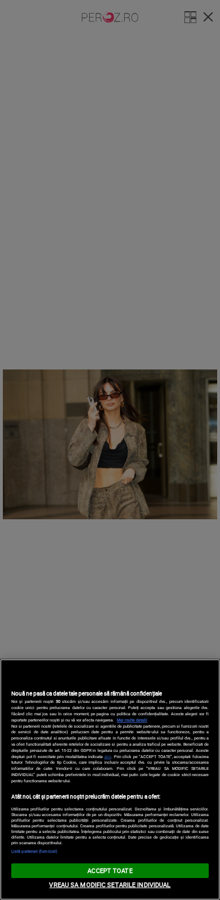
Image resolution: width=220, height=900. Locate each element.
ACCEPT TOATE (109, 870)
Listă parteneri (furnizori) (34, 851)
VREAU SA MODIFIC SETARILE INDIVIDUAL (109, 884)
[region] (110, 779)
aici (107, 756)
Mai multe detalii (132, 720)
